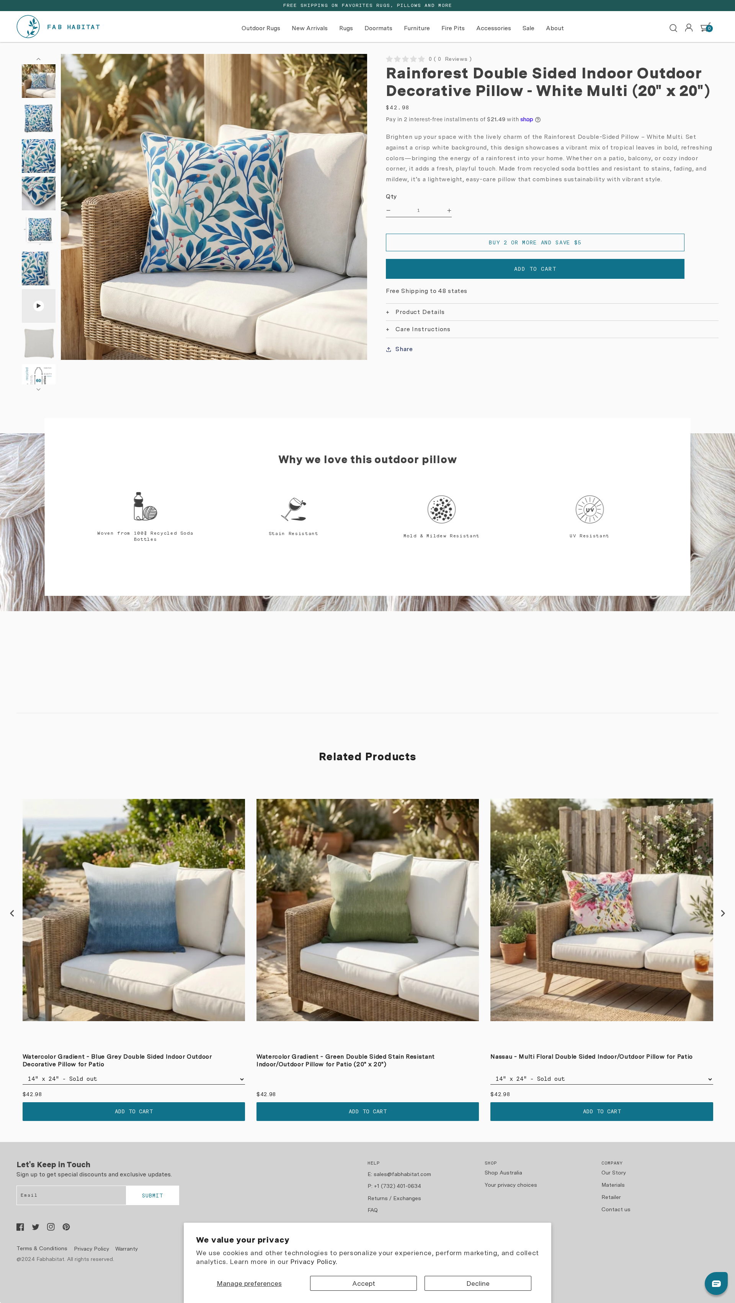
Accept (363, 1283)
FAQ (373, 1210)
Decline (478, 1283)
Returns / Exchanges (394, 1198)
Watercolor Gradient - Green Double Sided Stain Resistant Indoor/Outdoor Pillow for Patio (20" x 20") (345, 1060)
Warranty (126, 1249)
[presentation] (12, 913)
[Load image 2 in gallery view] (39, 118)
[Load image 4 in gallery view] (39, 193)
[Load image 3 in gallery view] (39, 156)
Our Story (613, 1173)
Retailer (611, 1197)
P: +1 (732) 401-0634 (394, 1186)
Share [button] (404, 349)
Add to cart (134, 1111)
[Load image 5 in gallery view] (39, 231)
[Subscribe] (152, 1195)
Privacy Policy (91, 1249)
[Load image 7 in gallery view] (39, 343)
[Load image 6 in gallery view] (39, 268)
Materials (613, 1185)
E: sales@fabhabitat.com (399, 1174)
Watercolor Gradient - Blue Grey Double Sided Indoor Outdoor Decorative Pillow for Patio (117, 1060)
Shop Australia (503, 1173)
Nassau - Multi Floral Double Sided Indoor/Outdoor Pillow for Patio (591, 1056)
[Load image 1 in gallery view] (39, 81)
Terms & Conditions (41, 1248)
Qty (391, 196)
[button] (673, 28)
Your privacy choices (511, 1185)
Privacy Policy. (313, 1261)
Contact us (615, 1209)
